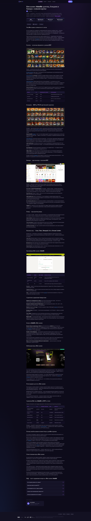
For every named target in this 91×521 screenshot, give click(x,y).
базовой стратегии (38, 129)
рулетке (45, 292)
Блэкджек (49, 1)
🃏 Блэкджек (35, 24)
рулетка (55, 307)
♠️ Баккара (41, 24)
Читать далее (57, 16)
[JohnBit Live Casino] (22, 1)
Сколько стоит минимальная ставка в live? (45, 491)
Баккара (54, 1)
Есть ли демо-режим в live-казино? (45, 482)
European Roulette (29, 72)
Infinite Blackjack (29, 138)
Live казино (40, 1)
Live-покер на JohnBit (30, 214)
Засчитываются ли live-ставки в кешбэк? (45, 488)
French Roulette (29, 75)
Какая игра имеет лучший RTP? (45, 485)
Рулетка (45, 1)
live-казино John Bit (42, 31)
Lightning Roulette (29, 81)
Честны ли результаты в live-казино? (45, 494)
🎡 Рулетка (29, 24)
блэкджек (34, 134)
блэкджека (36, 155)
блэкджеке (37, 38)
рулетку (38, 444)
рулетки (58, 375)
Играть (70, 1)
